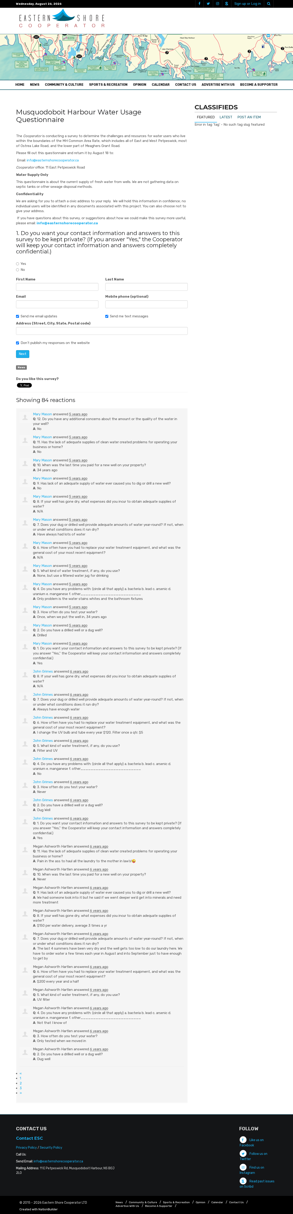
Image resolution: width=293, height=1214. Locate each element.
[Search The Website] (269, 4)
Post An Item (249, 117)
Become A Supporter (259, 85)
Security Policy (51, 1148)
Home (21, 85)
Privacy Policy (26, 1148)
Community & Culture (64, 85)
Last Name (114, 279)
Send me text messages (129, 316)
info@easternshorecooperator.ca (53, 160)
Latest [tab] (226, 117)
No (23, 270)
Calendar (161, 85)
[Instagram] (217, 4)
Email (21, 296)
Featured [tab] (206, 117)
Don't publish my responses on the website (55, 343)
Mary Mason (42, 414)
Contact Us (185, 85)
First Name (25, 279)
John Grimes (43, 671)
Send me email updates (39, 316)
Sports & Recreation (108, 85)
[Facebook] (199, 4)
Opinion (139, 85)
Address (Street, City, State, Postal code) (53, 323)
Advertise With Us (218, 85)
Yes (23, 264)
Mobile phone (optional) (126, 296)
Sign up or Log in (247, 4)
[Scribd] (226, 4)
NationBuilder (48, 1209)
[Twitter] (208, 4)
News (34, 85)
